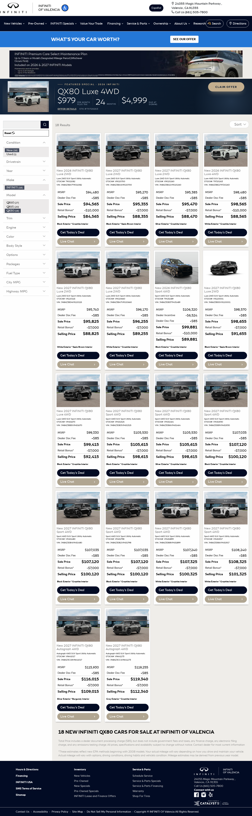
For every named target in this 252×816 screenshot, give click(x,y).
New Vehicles (82, 775)
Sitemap (21, 794)
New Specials (82, 786)
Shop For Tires (141, 796)
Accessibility (41, 811)
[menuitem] (27, 150)
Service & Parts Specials (147, 781)
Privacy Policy (60, 811)
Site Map (78, 811)
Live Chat (67, 241)
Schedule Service (143, 775)
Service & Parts (142, 769)
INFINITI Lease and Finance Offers (95, 796)
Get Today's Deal (72, 232)
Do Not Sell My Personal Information (109, 811)
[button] (65, 7)
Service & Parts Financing (148, 786)
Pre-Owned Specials (86, 791)
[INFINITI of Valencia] (30, 7)
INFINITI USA (24, 782)
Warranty (138, 791)
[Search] (45, 124)
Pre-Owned (81, 781)
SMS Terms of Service (28, 788)
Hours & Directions (27, 769)
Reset (8, 133)
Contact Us (23, 811)
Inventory (80, 769)
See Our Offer (184, 39)
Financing (22, 775)
